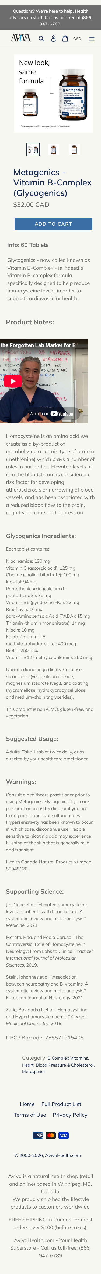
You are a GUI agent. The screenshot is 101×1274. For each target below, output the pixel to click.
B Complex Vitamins (68, 1058)
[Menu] (92, 38)
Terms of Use (30, 1114)
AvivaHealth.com (63, 1155)
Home (27, 1104)
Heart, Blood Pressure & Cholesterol (58, 1065)
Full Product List (61, 1104)
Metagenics (34, 1071)
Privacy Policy (70, 1114)
